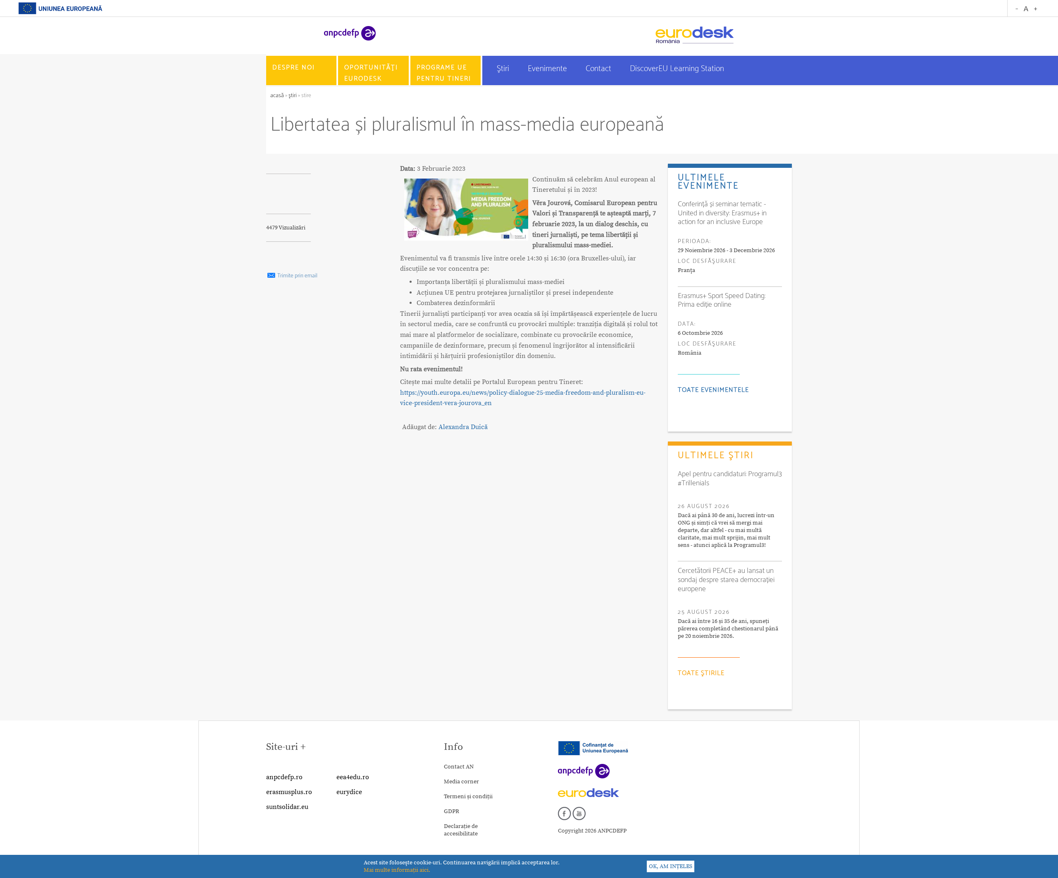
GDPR (451, 811)
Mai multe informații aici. (397, 870)
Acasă (277, 95)
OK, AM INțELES (670, 866)
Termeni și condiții (468, 796)
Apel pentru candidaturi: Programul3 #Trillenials (730, 479)
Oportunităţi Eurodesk (371, 73)
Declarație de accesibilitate (461, 830)
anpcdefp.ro (284, 777)
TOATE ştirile (701, 673)
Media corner (461, 781)
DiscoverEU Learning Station (677, 69)
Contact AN (459, 767)
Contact (599, 69)
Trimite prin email (296, 276)
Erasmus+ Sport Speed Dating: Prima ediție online (721, 300)
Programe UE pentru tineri (444, 73)
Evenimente (548, 69)
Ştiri (504, 69)
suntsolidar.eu (287, 807)
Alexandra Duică (463, 427)
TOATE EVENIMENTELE (713, 390)
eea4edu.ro (352, 777)
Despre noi (293, 67)
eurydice (349, 792)
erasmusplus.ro (289, 792)
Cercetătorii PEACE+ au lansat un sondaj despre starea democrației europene (726, 580)
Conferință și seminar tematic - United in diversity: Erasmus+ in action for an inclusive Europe (722, 213)
